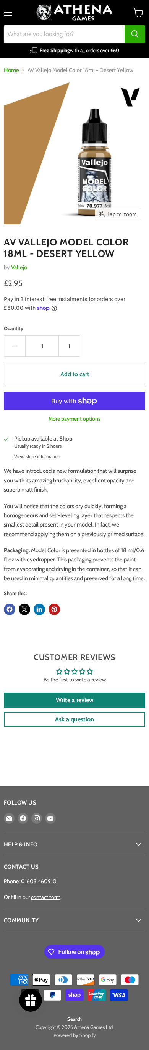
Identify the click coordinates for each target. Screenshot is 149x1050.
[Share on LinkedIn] (39, 609)
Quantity (13, 328)
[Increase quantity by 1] (69, 346)
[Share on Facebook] (9, 609)
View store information (37, 456)
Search (74, 1019)
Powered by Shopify (74, 1035)
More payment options (74, 419)
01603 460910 (39, 881)
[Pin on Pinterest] (54, 609)
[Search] (135, 34)
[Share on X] (24, 609)
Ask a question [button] (74, 719)
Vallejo (19, 267)
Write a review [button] (75, 700)
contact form (45, 897)
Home (11, 70)
